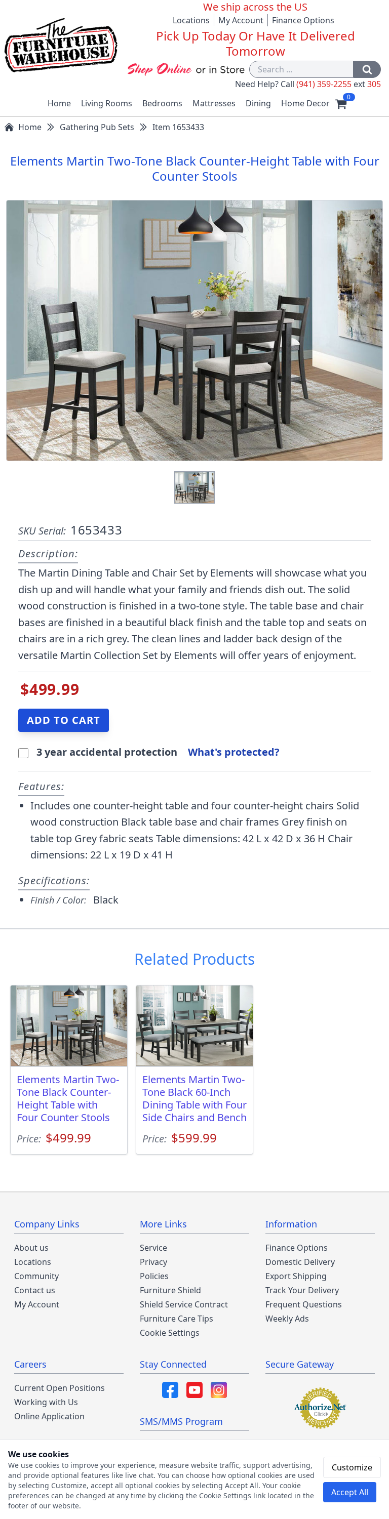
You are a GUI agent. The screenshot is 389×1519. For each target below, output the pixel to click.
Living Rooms (106, 103)
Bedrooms (162, 103)
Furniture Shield (170, 1290)
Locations (191, 20)
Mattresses (214, 103)
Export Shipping (296, 1276)
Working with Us (46, 1402)
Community (36, 1276)
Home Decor (305, 103)
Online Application (49, 1416)
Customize (352, 1467)
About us (31, 1247)
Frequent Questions (303, 1304)
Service (153, 1247)
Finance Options (303, 20)
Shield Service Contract (184, 1304)
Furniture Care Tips (176, 1318)
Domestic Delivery (300, 1261)
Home (59, 103)
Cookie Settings (170, 1332)
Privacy (153, 1261)
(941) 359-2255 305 (338, 84)
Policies (154, 1276)
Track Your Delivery (302, 1290)
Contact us (34, 1290)
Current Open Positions (59, 1387)
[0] (341, 103)
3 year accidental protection (108, 752)
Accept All (349, 1492)
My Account (240, 20)
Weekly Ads (287, 1318)
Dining (258, 103)
